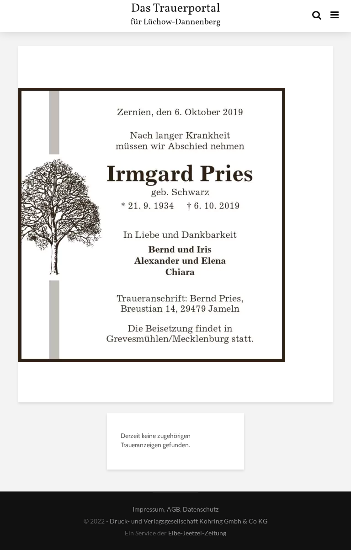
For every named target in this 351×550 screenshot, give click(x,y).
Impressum (148, 509)
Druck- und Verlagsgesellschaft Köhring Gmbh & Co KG (188, 521)
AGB (173, 509)
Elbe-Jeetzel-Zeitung (197, 533)
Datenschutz (200, 509)
